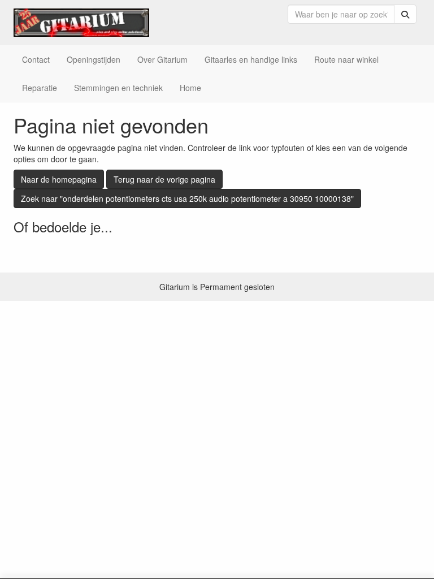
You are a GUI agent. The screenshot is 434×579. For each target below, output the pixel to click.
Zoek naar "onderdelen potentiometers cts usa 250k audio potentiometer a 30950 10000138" (187, 198)
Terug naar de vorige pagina (164, 179)
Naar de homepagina (59, 179)
